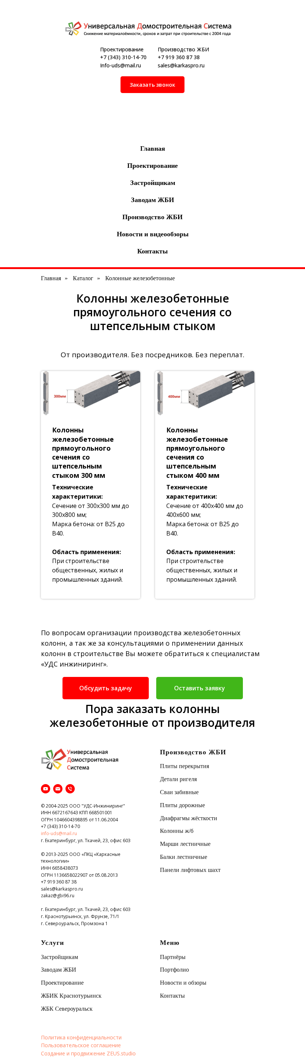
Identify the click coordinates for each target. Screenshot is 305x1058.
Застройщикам (152, 182)
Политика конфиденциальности (81, 1037)
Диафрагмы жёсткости (188, 818)
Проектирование (152, 165)
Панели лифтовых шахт (190, 870)
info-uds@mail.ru (59, 833)
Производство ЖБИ (152, 217)
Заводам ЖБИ (152, 200)
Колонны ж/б (176, 831)
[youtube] (45, 788)
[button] (152, 84)
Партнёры (173, 957)
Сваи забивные (179, 792)
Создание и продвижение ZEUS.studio (88, 1053)
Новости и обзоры (183, 982)
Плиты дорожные (182, 805)
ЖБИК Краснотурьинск (71, 996)
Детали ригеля (178, 779)
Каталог (83, 278)
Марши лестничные (185, 844)
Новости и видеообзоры (153, 234)
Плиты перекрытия (184, 766)
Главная (152, 148)
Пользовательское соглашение (81, 1045)
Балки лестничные (183, 857)
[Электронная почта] (57, 788)
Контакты (152, 251)
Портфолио (174, 969)
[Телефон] (70, 788)
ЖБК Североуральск (67, 1009)
